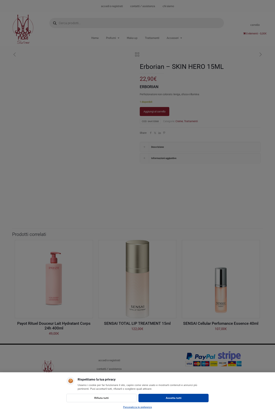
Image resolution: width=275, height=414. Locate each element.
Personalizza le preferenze (137, 407)
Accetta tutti (173, 397)
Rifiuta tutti (101, 397)
